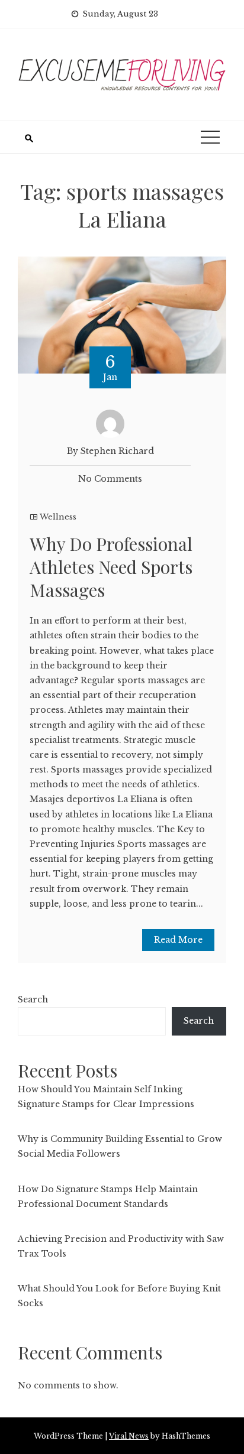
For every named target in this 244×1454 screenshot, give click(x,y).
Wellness (58, 517)
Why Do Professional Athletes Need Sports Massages (111, 567)
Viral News (129, 1436)
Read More (178, 939)
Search (33, 999)
